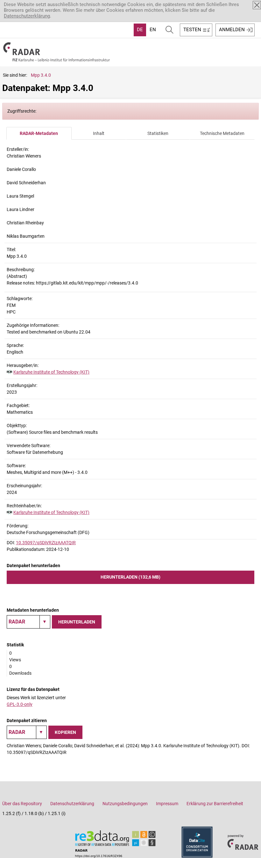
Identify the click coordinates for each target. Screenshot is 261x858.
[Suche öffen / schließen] (169, 30)
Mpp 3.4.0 (41, 75)
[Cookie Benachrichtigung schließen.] (257, 5)
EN (153, 29)
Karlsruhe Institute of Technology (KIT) (51, 372)
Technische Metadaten (222, 133)
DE (140, 29)
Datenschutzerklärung (27, 16)
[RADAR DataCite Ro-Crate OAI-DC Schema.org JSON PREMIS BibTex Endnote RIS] (28, 622)
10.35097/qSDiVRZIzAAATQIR (46, 542)
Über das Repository (22, 803)
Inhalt (98, 133)
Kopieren (65, 732)
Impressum (167, 803)
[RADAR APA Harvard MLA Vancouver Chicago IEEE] (27, 732)
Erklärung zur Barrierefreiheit (215, 803)
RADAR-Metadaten (39, 133)
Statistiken (157, 133)
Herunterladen (76, 621)
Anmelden (232, 29)
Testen (192, 29)
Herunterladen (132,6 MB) (130, 577)
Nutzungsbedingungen (125, 803)
